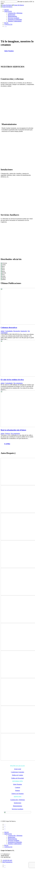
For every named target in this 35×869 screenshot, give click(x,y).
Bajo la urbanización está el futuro (13, 430)
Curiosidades (9, 331)
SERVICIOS (8, 11)
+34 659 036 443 (7, 860)
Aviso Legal (17, 769)
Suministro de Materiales (15, 19)
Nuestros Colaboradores (15, 21)
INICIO (6, 10)
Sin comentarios (18, 383)
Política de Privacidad (17, 778)
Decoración (16, 331)
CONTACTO (8, 24)
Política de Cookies (17, 775)
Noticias (7, 433)
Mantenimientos (12, 16)
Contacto (17, 787)
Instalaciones (11, 14)
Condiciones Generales (17, 772)
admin (2, 331)
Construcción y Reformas (15, 13)
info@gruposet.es (7, 862)
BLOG (6, 23)
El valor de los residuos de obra (12, 380)
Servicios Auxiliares (13, 18)
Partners (17, 790)
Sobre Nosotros (17, 784)
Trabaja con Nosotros (17, 793)
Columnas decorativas (9, 327)
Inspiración (24, 331)
